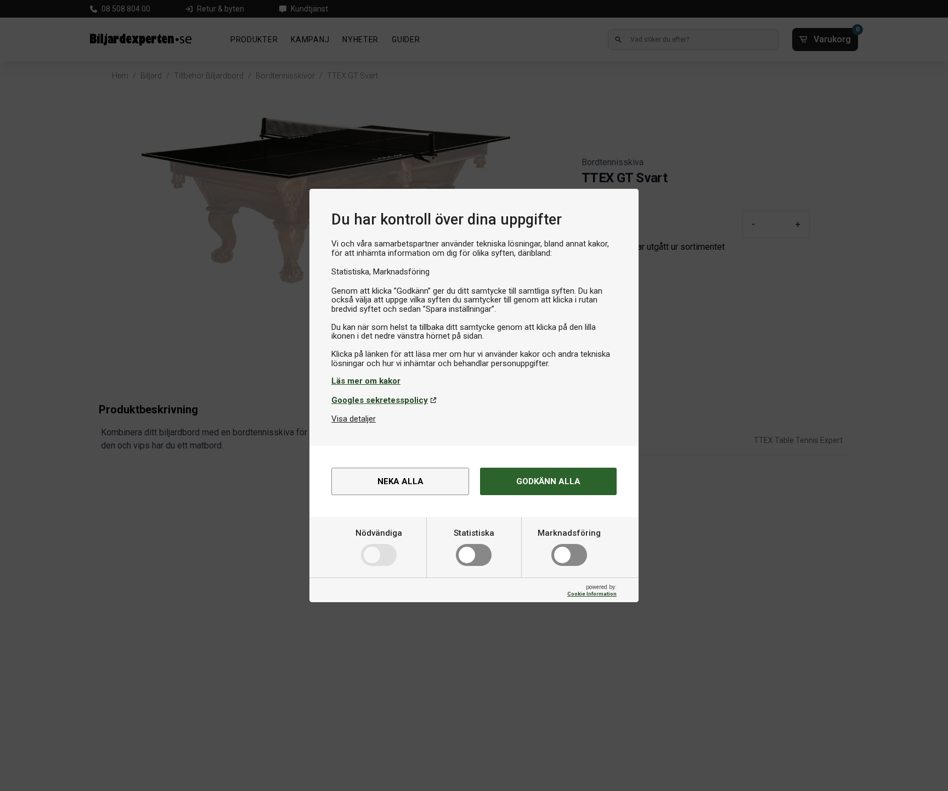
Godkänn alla (548, 481)
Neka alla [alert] (400, 481)
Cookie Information (592, 594)
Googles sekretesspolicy (379, 400)
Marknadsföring (569, 533)
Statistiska (474, 533)
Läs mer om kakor (365, 381)
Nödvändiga (379, 533)
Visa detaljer (353, 419)
